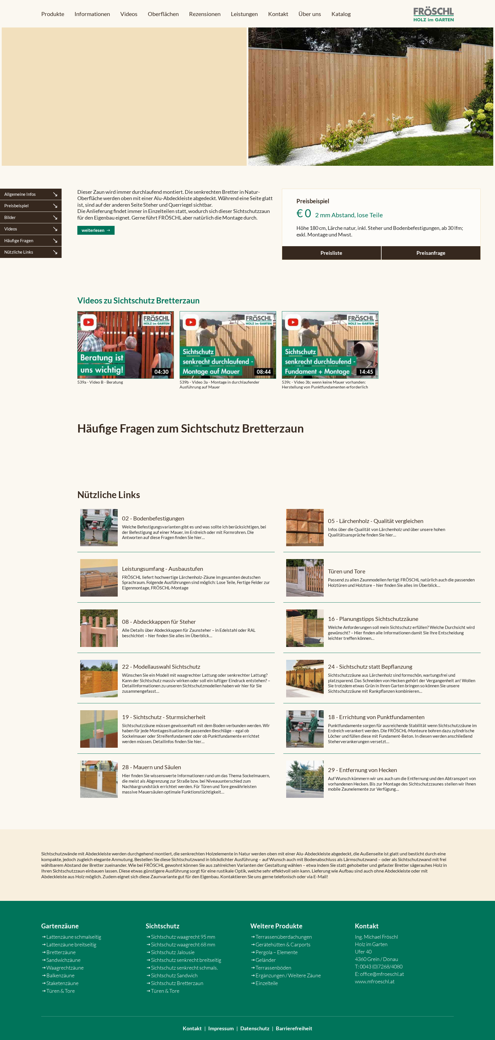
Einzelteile (267, 983)
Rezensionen (205, 13)
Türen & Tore (60, 991)
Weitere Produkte (276, 926)
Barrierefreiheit (294, 1028)
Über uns (309, 13)
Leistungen (244, 13)
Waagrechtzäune (65, 967)
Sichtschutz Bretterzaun (177, 983)
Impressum (221, 1028)
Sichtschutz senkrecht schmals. (184, 967)
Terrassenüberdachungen (284, 937)
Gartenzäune (60, 926)
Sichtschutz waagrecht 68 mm (183, 944)
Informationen (92, 13)
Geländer (266, 960)
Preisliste (331, 253)
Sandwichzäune (63, 960)
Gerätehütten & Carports (283, 944)
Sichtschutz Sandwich (174, 975)
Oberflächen (163, 13)
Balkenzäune (60, 975)
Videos (129, 13)
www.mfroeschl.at (374, 981)
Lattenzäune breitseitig (71, 944)
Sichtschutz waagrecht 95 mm (183, 937)
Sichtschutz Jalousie (173, 952)
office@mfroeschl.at (382, 974)
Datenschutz (254, 1028)
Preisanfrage (431, 253)
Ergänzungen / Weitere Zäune (288, 975)
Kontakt (278, 13)
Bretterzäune (61, 952)
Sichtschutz (162, 926)
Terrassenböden (273, 967)
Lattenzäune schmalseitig (73, 937)
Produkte (52, 13)
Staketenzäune (62, 983)
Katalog (341, 13)
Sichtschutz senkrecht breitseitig (186, 960)
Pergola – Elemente (277, 952)
